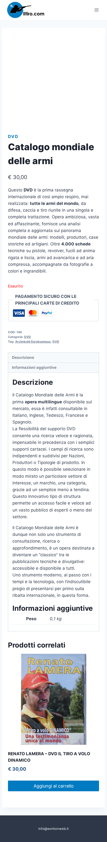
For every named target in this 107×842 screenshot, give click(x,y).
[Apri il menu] (96, 10)
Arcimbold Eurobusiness (33, 341)
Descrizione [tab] (23, 357)
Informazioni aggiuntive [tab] (34, 367)
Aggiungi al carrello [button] (54, 786)
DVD (13, 136)
